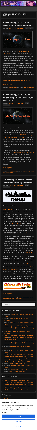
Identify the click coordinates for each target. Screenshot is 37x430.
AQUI (14, 223)
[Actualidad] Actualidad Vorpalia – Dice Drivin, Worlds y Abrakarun (18, 181)
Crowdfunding (13, 87)
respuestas (30, 87)
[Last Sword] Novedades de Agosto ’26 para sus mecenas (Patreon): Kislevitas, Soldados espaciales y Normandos (19, 328)
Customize (19, 421)
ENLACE (25, 233)
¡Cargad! (6, 399)
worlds (24, 87)
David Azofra (20, 28)
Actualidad (12, 297)
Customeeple (14, 269)
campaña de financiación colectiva (23, 152)
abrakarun (24, 297)
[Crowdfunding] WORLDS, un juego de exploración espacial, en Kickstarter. (18, 97)
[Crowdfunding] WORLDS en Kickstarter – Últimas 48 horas (17, 24)
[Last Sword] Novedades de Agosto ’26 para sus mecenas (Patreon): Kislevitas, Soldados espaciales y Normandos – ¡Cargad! (19, 356)
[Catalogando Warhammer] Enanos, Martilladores (16, 380)
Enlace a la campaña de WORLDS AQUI (16, 81)
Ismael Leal (7, 331)
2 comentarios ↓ (29, 28)
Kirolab (5, 269)
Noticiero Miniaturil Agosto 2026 (21, 362)
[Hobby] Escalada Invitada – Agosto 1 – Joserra (16, 390)
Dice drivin (30, 297)
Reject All (18, 426)
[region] (18, 414)
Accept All (18, 416)
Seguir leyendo (8, 84)
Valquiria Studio (28, 267)
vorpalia (5, 298)
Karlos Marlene (7, 362)
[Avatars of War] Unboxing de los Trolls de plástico (17, 386)
